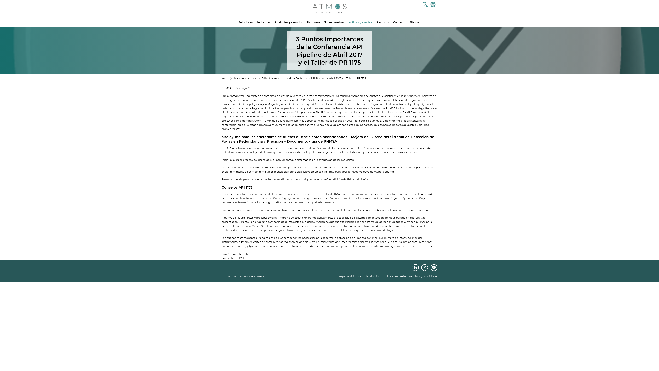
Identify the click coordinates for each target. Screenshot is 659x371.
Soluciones (246, 22)
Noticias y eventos (360, 22)
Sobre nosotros (334, 22)
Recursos (383, 22)
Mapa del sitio (347, 276)
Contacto (399, 22)
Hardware (313, 22)
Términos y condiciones (423, 276)
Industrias (263, 22)
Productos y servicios (289, 22)
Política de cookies (395, 276)
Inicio (225, 78)
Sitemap (415, 22)
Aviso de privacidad (369, 276)
